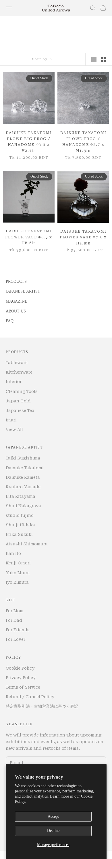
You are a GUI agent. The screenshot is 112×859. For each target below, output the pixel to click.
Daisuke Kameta (23, 477)
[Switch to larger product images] (93, 59)
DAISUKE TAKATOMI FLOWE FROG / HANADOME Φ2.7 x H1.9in (83, 141)
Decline (53, 830)
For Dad (14, 620)
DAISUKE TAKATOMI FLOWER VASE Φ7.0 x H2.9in (83, 237)
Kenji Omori (18, 563)
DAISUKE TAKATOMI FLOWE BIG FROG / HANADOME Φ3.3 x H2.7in (29, 141)
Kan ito (13, 553)
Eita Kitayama (20, 496)
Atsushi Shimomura (27, 544)
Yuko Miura (18, 572)
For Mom (15, 611)
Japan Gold (18, 401)
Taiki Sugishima (23, 458)
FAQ (9, 321)
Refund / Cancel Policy (30, 696)
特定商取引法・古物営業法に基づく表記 (42, 706)
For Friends (18, 630)
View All (14, 429)
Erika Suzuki (19, 534)
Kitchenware (19, 372)
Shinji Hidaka (20, 525)
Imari (11, 420)
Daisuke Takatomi (25, 468)
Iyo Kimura (17, 582)
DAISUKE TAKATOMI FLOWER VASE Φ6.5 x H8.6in (28, 237)
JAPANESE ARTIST (23, 291)
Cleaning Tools (22, 391)
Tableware (17, 362)
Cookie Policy (20, 668)
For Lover (15, 639)
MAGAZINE (16, 301)
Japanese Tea (20, 410)
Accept (53, 816)
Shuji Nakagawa (23, 506)
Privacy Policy (21, 677)
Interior (14, 381)
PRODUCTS (16, 281)
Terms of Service (23, 687)
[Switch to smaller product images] (103, 59)
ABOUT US (16, 311)
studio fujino (20, 515)
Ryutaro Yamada (23, 487)
